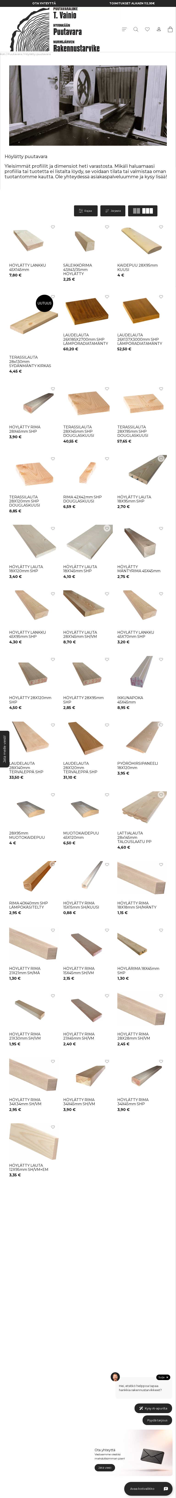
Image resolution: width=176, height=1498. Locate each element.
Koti (2, 54)
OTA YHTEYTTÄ (44, 3)
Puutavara (15, 54)
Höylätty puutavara (37, 54)
